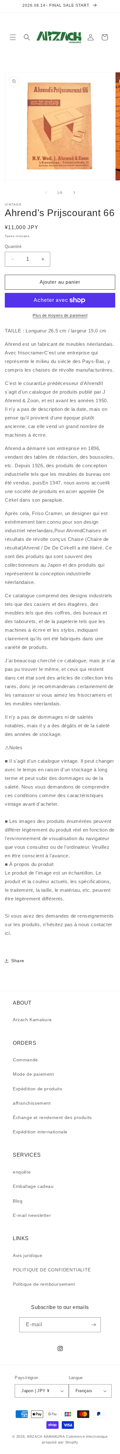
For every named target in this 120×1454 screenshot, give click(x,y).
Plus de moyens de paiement (60, 315)
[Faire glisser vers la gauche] (46, 192)
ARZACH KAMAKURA (46, 1436)
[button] (13, 37)
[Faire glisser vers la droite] (74, 192)
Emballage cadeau (33, 1186)
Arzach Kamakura (32, 1019)
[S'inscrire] (93, 1324)
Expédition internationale (40, 1131)
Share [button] (17, 960)
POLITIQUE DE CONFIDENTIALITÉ (52, 1269)
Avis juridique (27, 1255)
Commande (25, 1059)
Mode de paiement (33, 1074)
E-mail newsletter (32, 1215)
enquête (22, 1171)
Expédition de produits (37, 1088)
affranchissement (32, 1103)
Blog (17, 1200)
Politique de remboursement (44, 1284)
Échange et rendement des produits (52, 1117)
